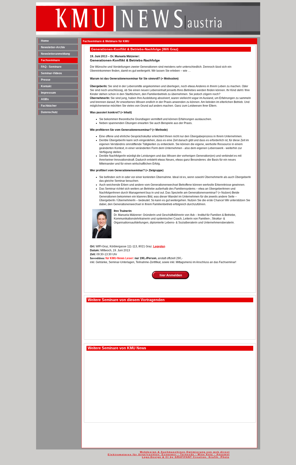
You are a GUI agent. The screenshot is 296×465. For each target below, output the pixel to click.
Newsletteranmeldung (55, 53)
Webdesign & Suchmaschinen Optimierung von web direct (185, 452)
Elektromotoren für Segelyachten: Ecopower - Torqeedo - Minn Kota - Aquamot (169, 454)
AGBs (45, 99)
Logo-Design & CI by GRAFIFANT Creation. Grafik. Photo (185, 457)
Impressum (48, 92)
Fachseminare (50, 60)
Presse (45, 79)
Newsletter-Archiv (53, 47)
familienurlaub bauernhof (207, 460)
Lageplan (159, 246)
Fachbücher (49, 105)
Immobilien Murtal (244, 460)
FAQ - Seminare (51, 66)
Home (45, 40)
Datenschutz (49, 112)
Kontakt (46, 86)
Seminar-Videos (51, 73)
